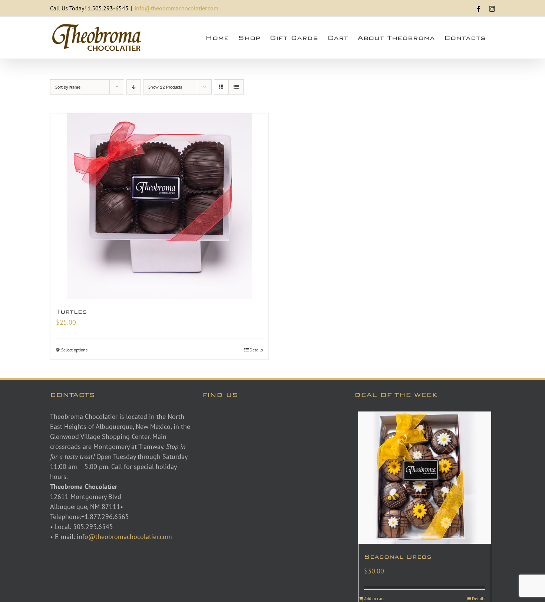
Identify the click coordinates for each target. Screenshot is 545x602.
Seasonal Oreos (398, 556)
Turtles (71, 311)
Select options (74, 350)
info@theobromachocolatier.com (176, 8)
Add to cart (374, 598)
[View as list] (236, 87)
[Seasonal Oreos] (425, 478)
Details (256, 350)
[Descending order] (133, 87)
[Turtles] (159, 206)
